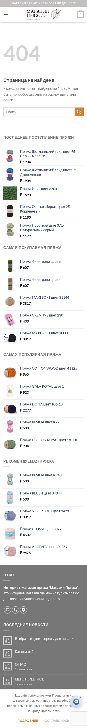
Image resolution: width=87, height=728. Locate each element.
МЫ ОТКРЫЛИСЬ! (30, 679)
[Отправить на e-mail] (7, 610)
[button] (6, 14)
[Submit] (79, 112)
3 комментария (31, 683)
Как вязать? (24, 651)
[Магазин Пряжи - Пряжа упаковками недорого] (43, 14)
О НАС (20, 664)
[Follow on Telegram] (23, 610)
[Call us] (15, 610)
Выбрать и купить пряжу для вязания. (45, 638)
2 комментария (27, 669)
